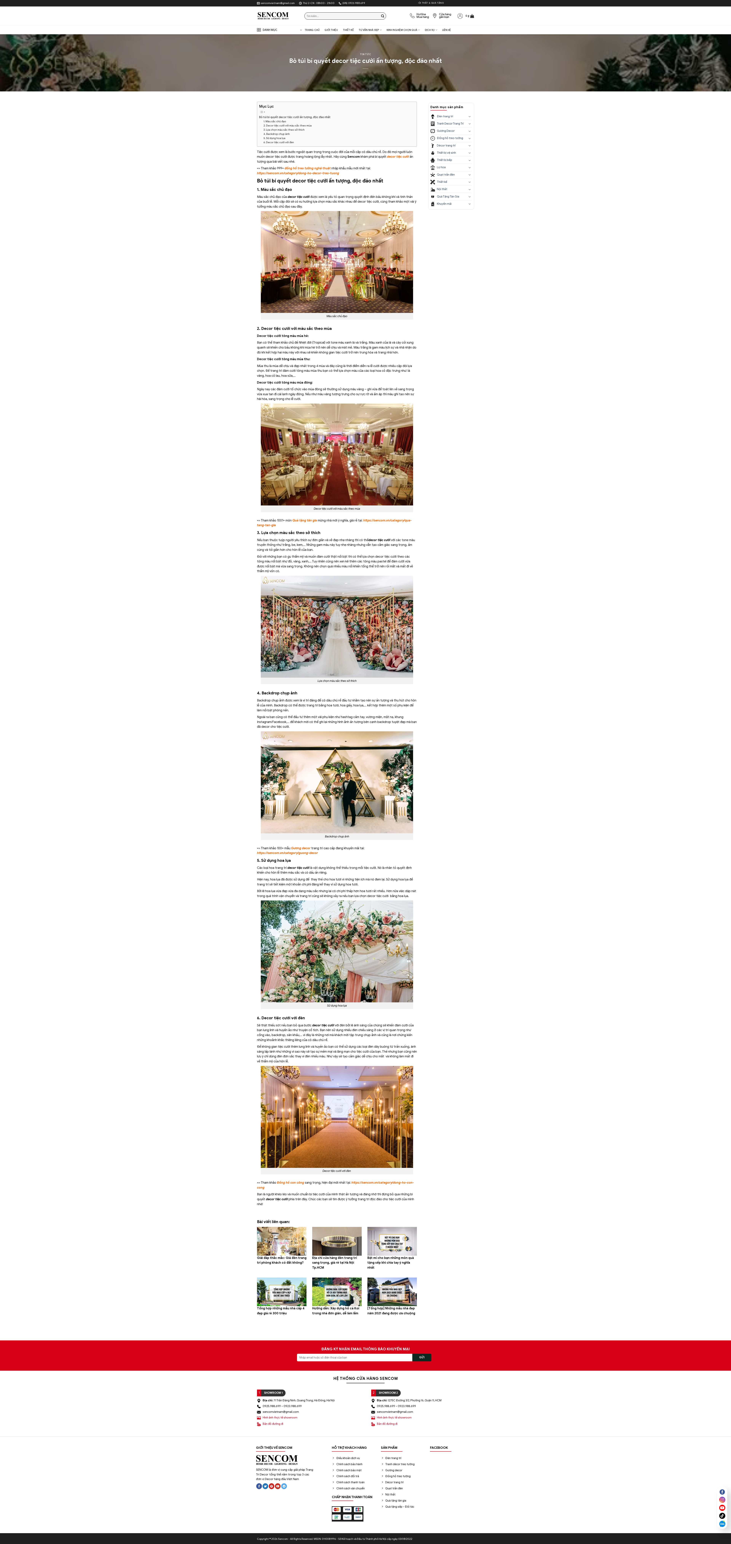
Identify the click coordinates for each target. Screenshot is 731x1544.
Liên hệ (446, 30)
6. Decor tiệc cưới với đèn (278, 142)
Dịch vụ (430, 30)
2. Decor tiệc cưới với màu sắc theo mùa (287, 125)
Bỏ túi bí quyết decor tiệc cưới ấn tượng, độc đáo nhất (294, 117)
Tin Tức (365, 54)
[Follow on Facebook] (259, 1486)
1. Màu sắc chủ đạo (274, 121)
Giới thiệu (331, 30)
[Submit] (382, 16)
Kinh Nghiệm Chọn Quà (402, 30)
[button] (469, 16)
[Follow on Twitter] (265, 1486)
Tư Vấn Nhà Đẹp (369, 30)
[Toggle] (469, 116)
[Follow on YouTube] (278, 1486)
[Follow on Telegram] (284, 1486)
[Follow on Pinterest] (272, 1486)
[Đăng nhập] (460, 16)
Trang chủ (312, 30)
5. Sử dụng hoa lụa (274, 138)
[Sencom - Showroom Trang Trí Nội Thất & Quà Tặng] (278, 16)
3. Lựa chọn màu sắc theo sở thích (284, 129)
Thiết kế (348, 30)
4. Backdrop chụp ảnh (276, 134)
